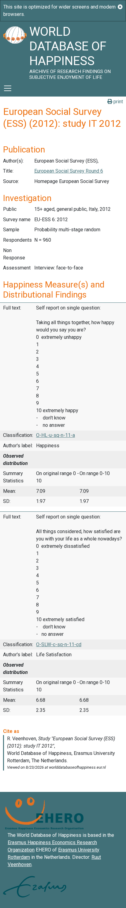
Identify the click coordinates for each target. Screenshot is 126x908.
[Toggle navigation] (7, 88)
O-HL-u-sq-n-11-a (55, 435)
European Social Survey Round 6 (68, 171)
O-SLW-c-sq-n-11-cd (58, 644)
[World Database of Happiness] (14, 50)
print (117, 101)
